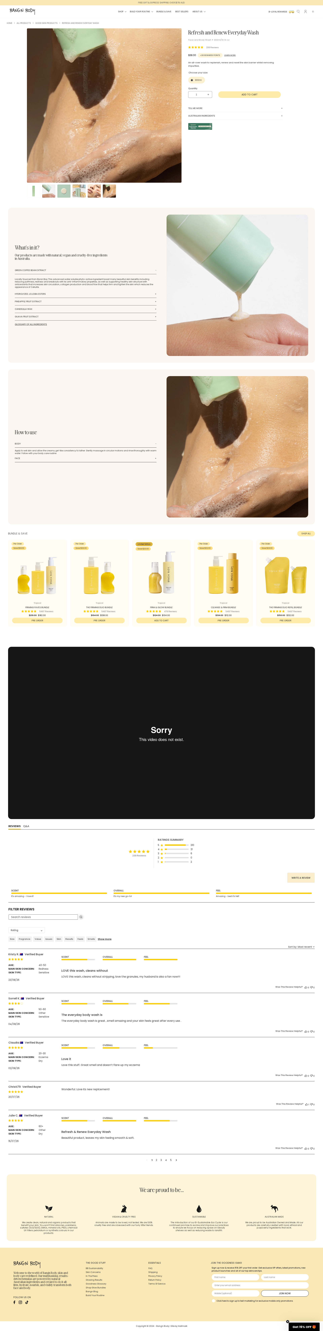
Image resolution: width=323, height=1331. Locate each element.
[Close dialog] (224, 630)
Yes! (195, 688)
